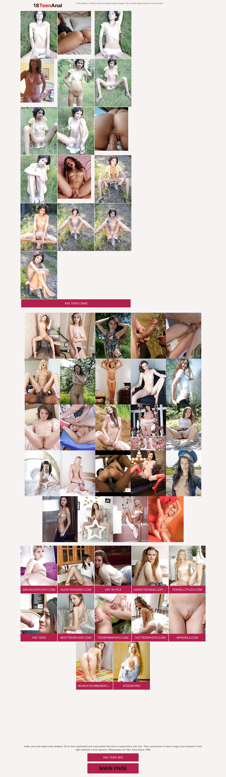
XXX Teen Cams (76, 303)
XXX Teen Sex (113, 757)
